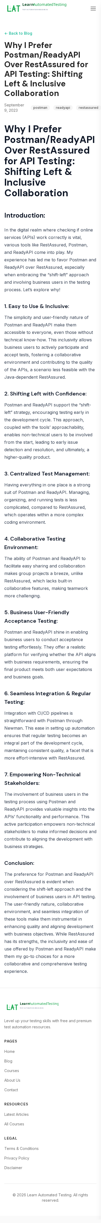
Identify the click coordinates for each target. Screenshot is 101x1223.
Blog (8, 1061)
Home (9, 1051)
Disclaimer (13, 1167)
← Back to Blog (18, 33)
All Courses (14, 1124)
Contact (11, 1090)
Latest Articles (16, 1114)
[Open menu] (93, 8)
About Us (12, 1080)
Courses (11, 1070)
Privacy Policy (16, 1158)
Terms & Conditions (21, 1148)
